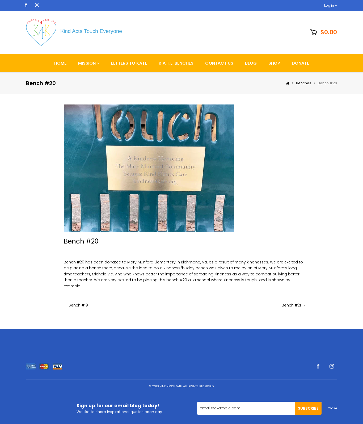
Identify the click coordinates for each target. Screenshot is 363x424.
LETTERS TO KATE (129, 63)
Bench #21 (291, 305)
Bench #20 (81, 241)
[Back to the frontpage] (286, 83)
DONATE (300, 63)
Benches (303, 83)
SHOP (274, 63)
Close (332, 408)
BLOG (251, 63)
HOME (60, 63)
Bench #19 (78, 305)
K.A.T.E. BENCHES (176, 63)
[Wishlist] (300, 31)
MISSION (87, 63)
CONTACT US (219, 63)
